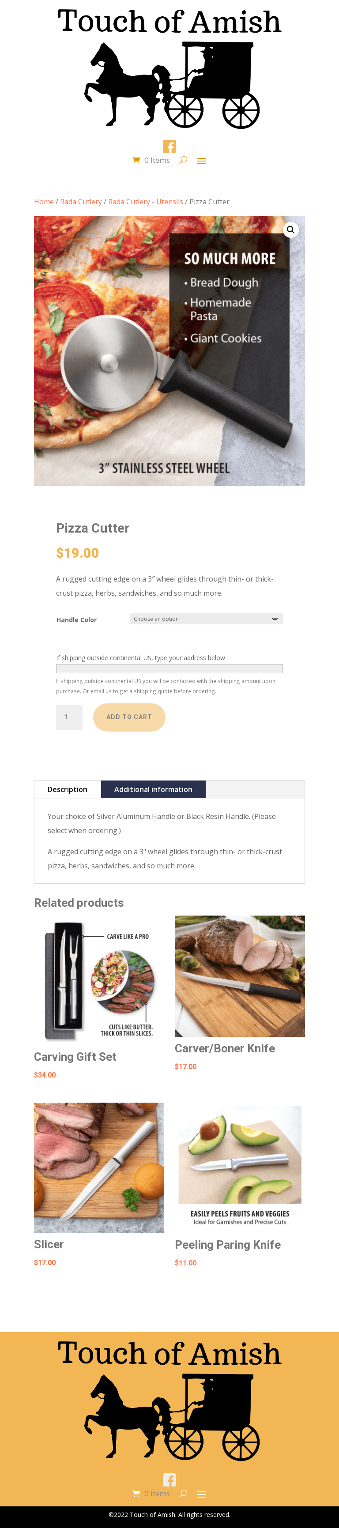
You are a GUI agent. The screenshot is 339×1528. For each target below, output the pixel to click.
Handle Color (76, 620)
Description (67, 789)
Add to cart (129, 717)
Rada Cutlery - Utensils (145, 201)
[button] (291, 230)
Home (44, 201)
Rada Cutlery (81, 201)
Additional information (153, 789)
